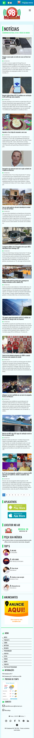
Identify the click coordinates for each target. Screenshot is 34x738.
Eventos (6, 653)
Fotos (5, 656)
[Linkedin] (28, 721)
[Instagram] (6, 721)
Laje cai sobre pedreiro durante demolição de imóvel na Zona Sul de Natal (16, 208)
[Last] (29, 494)
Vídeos (6, 659)
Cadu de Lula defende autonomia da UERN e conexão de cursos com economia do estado (16, 356)
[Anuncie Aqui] (16, 609)
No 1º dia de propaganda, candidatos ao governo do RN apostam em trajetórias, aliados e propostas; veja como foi (17, 474)
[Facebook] (15, 721)
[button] (30, 10)
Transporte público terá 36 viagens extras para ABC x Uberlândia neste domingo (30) (16, 247)
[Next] (26, 494)
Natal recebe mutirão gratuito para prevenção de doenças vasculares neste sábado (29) (15, 281)
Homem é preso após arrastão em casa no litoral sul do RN (16, 57)
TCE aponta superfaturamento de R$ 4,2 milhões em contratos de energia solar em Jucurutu (16, 318)
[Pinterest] (23, 721)
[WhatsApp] (10, 721)
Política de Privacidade (10, 667)
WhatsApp (7, 710)
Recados (6, 648)
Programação (8, 651)
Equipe (5, 662)
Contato (6, 664)
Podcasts (6, 640)
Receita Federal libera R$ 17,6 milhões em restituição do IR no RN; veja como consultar (16, 96)
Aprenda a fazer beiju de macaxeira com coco (14, 132)
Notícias (6, 645)
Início (5, 637)
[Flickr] (17, 725)
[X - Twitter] (19, 721)
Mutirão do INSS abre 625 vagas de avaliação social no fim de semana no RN (17, 434)
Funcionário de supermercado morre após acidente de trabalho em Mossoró (16, 169)
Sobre (5, 643)
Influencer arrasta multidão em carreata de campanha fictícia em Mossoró (17, 395)
